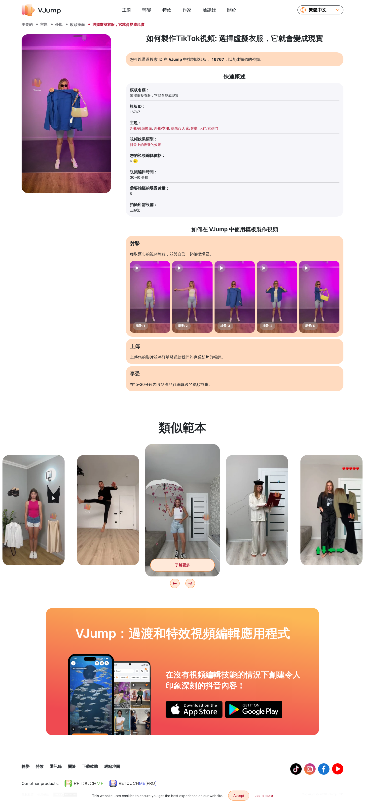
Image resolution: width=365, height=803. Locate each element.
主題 (126, 9)
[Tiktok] (296, 769)
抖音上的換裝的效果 (145, 144)
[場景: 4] (277, 297)
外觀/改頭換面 (141, 128)
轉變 (146, 9)
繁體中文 (318, 9)
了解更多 (33, 553)
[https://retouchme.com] (84, 783)
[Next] (190, 583)
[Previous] (175, 583)
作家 (186, 9)
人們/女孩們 (208, 128)
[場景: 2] (192, 297)
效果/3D (177, 128)
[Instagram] (310, 769)
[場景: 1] (150, 297)
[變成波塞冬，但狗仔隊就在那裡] (91, 694)
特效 (166, 9)
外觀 (59, 24)
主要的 (27, 24)
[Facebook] (323, 769)
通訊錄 (209, 9)
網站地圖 (112, 766)
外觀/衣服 (161, 128)
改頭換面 (77, 24)
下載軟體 (90, 766)
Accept (238, 796)
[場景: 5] (319, 297)
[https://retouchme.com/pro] (132, 783)
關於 (231, 9)
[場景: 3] (235, 297)
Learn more (264, 795)
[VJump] (41, 10)
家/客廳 (191, 128)
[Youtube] (337, 769)
